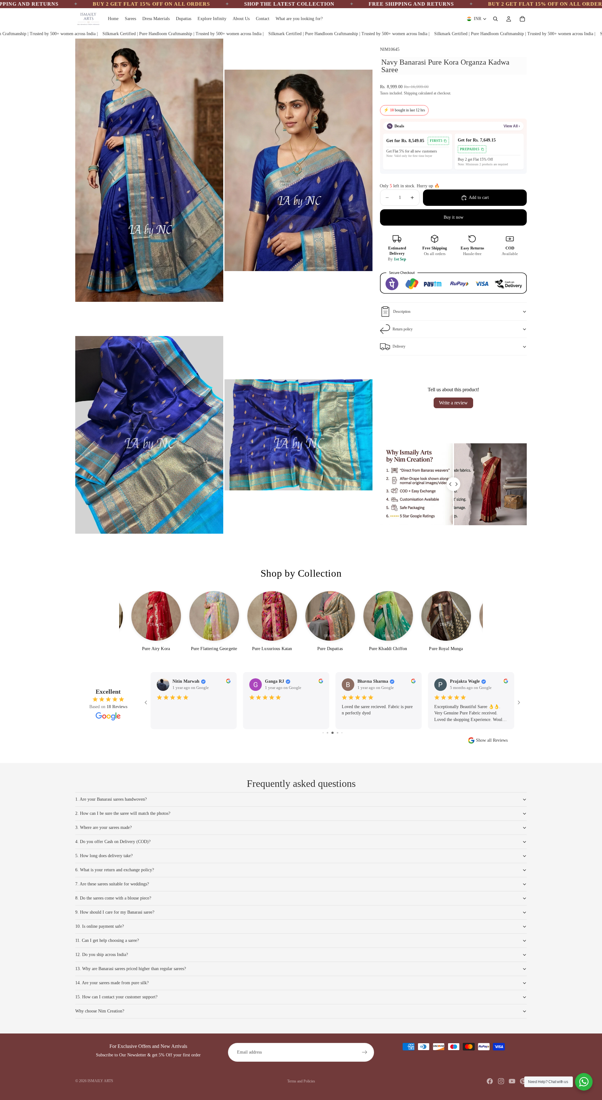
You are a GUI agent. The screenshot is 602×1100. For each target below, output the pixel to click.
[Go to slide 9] (332, 733)
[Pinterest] (523, 1081)
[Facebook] (490, 1081)
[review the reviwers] (413, 681)
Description (401, 311)
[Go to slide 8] (327, 733)
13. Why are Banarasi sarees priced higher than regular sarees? (130, 968)
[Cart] (522, 19)
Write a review (453, 402)
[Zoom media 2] (298, 170)
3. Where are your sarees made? (103, 827)
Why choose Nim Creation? (99, 1011)
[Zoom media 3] (149, 434)
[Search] (495, 19)
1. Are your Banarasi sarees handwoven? (111, 799)
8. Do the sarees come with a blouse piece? (113, 898)
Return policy (403, 329)
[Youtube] (512, 1081)
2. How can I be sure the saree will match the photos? (122, 813)
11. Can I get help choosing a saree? (107, 940)
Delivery (399, 346)
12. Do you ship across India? (101, 954)
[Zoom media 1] (149, 170)
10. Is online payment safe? (99, 926)
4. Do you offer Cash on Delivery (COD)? (112, 841)
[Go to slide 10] (337, 733)
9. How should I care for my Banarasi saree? (114, 912)
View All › (512, 126)
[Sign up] (364, 1052)
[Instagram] (501, 1081)
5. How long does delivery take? (104, 855)
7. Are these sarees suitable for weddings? (112, 884)
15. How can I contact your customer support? (116, 997)
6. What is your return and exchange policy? (114, 870)
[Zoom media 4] (298, 434)
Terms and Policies (301, 1081)
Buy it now (453, 217)
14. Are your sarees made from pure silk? (112, 982)
